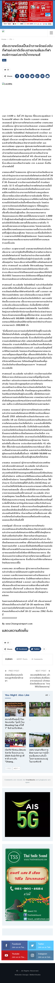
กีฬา (7, 715)
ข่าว (4, 60)
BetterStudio (35, 974)
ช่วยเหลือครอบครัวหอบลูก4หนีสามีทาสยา (14, 677)
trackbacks (30, 780)
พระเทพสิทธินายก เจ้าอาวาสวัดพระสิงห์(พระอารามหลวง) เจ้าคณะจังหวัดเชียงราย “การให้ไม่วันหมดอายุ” (40, 680)
